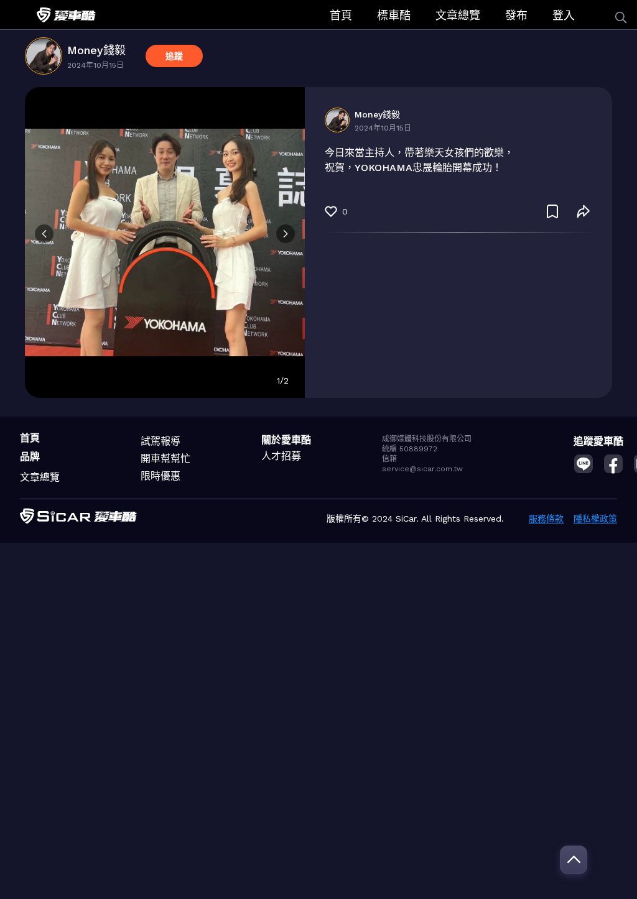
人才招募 (281, 456)
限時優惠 (160, 476)
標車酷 (394, 15)
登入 (563, 15)
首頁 (341, 15)
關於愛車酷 (286, 440)
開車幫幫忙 (165, 458)
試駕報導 (160, 441)
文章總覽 (457, 15)
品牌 (30, 457)
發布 (516, 15)
